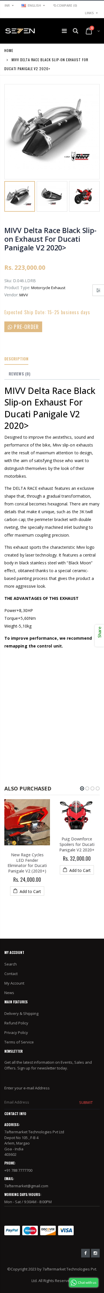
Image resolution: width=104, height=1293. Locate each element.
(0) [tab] (19, 374)
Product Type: (17, 287)
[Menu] (64, 31)
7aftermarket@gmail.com (26, 1185)
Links (89, 13)
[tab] (16, 359)
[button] (82, 788)
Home (8, 50)
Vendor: (11, 294)
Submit (85, 1102)
